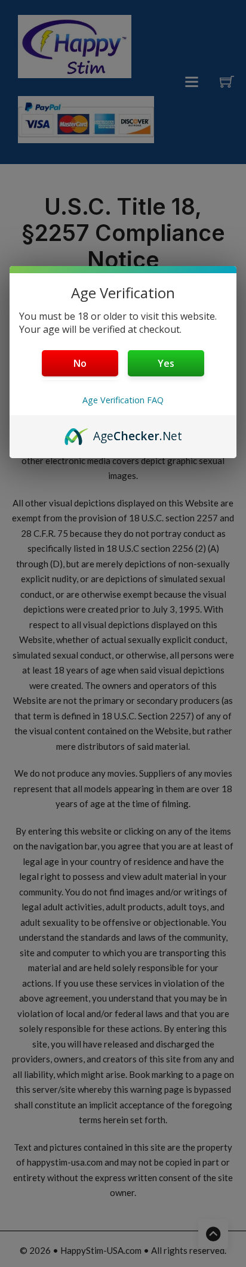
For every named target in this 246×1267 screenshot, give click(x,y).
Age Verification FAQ (123, 400)
